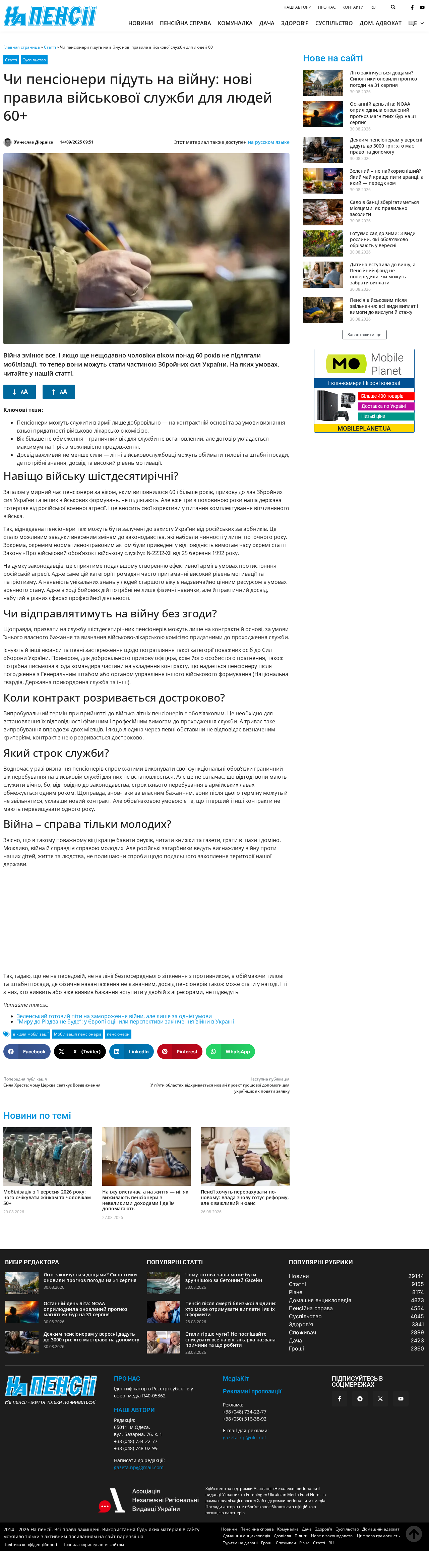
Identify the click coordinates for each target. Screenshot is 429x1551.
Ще (412, 23)
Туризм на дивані (240, 1543)
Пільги (301, 1536)
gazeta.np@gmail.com (139, 1467)
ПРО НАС (127, 1378)
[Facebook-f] (412, 7)
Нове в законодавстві (332, 1536)
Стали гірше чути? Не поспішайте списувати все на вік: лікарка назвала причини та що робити (230, 1339)
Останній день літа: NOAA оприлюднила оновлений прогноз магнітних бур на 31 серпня (383, 113)
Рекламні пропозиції (252, 1391)
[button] (27, 1051)
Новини (140, 23)
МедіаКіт (236, 1378)
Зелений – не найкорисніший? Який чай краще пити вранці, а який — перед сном (387, 177)
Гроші (266, 1543)
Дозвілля (282, 1536)
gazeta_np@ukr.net (244, 1437)
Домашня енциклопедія (246, 1536)
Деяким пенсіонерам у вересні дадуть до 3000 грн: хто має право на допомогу (386, 145)
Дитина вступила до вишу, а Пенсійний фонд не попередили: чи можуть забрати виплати (383, 273)
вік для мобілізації (31, 1034)
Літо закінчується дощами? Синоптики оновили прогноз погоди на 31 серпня (383, 78)
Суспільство (334, 23)
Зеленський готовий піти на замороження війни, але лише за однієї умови (114, 1016)
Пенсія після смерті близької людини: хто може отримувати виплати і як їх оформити (231, 1309)
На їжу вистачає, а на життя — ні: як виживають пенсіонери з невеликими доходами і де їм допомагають (145, 1200)
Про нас (327, 7)
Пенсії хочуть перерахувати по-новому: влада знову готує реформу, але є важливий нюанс (245, 1197)
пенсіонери (118, 1034)
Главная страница (21, 47)
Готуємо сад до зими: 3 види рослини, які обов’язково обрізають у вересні (383, 239)
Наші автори (297, 7)
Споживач (286, 1543)
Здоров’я (295, 23)
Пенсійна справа (185, 23)
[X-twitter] (380, 1398)
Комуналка (235, 23)
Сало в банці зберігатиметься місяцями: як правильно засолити (384, 208)
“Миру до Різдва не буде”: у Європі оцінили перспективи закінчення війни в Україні (125, 1021)
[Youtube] (422, 7)
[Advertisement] (146, 920)
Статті (50, 47)
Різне (304, 1543)
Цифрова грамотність (378, 1536)
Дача (266, 23)
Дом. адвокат (381, 23)
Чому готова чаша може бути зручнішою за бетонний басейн (223, 1277)
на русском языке (269, 142)
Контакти (353, 7)
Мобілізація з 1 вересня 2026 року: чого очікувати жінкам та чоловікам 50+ (47, 1197)
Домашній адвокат (381, 1529)
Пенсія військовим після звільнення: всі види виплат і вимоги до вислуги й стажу (384, 306)
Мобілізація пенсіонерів (78, 1034)
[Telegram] (360, 1398)
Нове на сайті (333, 58)
